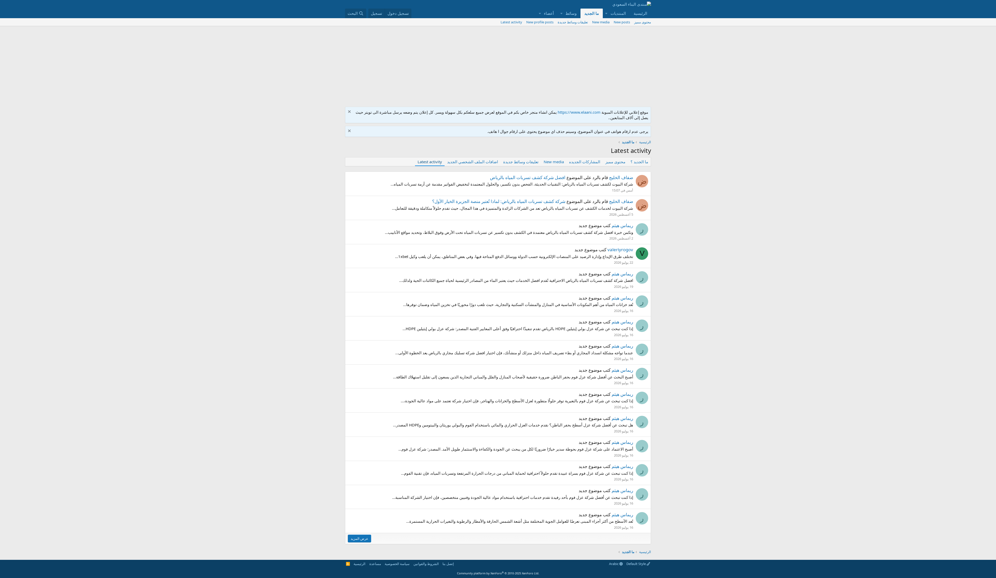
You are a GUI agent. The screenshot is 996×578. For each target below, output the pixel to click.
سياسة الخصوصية (397, 563)
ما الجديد (591, 13)
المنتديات (618, 13)
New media (601, 22)
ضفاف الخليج (621, 177)
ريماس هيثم (622, 225)
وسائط (571, 13)
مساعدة (375, 563)
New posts (622, 22)
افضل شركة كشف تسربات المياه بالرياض (527, 177)
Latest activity (511, 22)
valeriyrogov (620, 250)
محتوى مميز (642, 22)
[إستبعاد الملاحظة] (350, 112)
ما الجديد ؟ (639, 161)
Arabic (614, 563)
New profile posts (540, 22)
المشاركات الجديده (584, 161)
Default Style (636, 563)
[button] (606, 13)
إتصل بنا (448, 563)
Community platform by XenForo (498, 573)
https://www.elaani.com (579, 112)
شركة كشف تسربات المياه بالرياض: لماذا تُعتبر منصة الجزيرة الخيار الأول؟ (498, 201)
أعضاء (549, 13)
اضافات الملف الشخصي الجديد (472, 161)
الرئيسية (640, 13)
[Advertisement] (498, 65)
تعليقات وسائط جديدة (573, 22)
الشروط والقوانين (426, 563)
